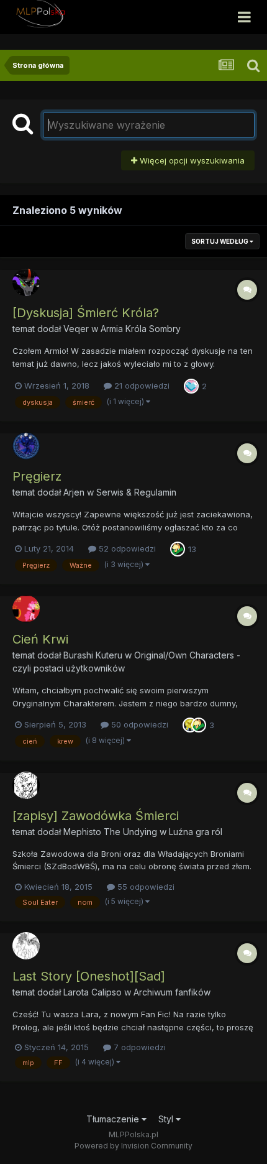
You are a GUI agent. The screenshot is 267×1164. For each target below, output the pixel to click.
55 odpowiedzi (144, 887)
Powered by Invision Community (133, 1145)
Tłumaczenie (114, 1119)
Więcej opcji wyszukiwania (191, 160)
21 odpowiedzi (141, 385)
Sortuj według (220, 241)
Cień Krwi (40, 639)
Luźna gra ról (195, 831)
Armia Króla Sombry (141, 328)
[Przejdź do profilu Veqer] (26, 282)
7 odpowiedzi (138, 1047)
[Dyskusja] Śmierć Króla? (85, 312)
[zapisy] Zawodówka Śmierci (95, 815)
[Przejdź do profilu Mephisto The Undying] (26, 785)
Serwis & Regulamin (136, 492)
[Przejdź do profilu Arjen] (26, 446)
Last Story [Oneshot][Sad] (88, 976)
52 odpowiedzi (126, 548)
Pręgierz (36, 476)
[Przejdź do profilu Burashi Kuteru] (26, 608)
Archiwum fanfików (172, 992)
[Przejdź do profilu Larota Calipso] (26, 945)
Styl (167, 1119)
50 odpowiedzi (138, 724)
